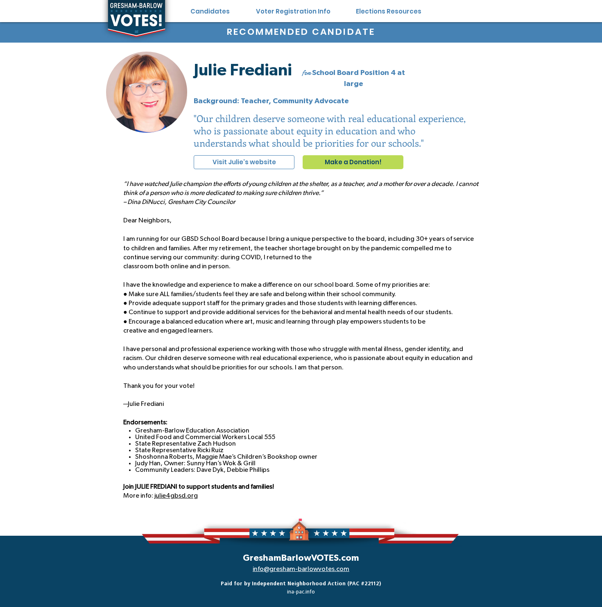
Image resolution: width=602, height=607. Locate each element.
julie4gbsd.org (176, 495)
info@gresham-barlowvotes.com (301, 569)
